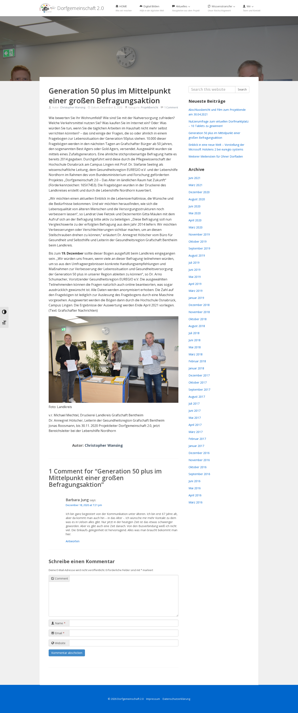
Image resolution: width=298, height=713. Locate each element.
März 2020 (196, 227)
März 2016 (196, 502)
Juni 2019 (194, 270)
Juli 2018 (194, 333)
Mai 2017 (195, 418)
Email (59, 633)
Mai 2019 (195, 277)
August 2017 (197, 397)
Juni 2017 (194, 410)
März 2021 (196, 185)
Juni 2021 (194, 178)
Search (242, 89)
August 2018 (197, 326)
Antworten (72, 541)
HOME (124, 8)
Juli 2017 (194, 403)
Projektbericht (149, 107)
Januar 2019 (196, 298)
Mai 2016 (195, 488)
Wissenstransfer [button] (220, 8)
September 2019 (199, 248)
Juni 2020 (194, 206)
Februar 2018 (197, 361)
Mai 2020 (195, 213)
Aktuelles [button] (186, 8)
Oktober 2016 (198, 467)
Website (59, 643)
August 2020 (197, 199)
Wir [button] (251, 8)
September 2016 (199, 474)
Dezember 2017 (199, 375)
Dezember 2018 (199, 305)
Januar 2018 (196, 368)
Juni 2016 (194, 481)
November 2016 (199, 460)
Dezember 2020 (199, 192)
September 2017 (199, 389)
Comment (61, 578)
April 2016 (195, 495)
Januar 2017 (196, 446)
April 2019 (195, 284)
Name (59, 623)
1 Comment (171, 107)
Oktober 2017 (198, 382)
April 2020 (195, 220)
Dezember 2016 (199, 453)
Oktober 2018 (198, 319)
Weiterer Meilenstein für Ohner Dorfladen (216, 156)
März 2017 (196, 432)
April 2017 (195, 425)
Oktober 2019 (198, 241)
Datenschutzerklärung (176, 699)
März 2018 (196, 354)
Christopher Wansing (72, 107)
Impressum (153, 699)
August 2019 (197, 255)
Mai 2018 (195, 347)
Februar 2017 (197, 439)
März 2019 (196, 291)
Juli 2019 (194, 262)
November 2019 (199, 234)
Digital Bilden (152, 8)
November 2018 (199, 312)
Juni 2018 (194, 340)
